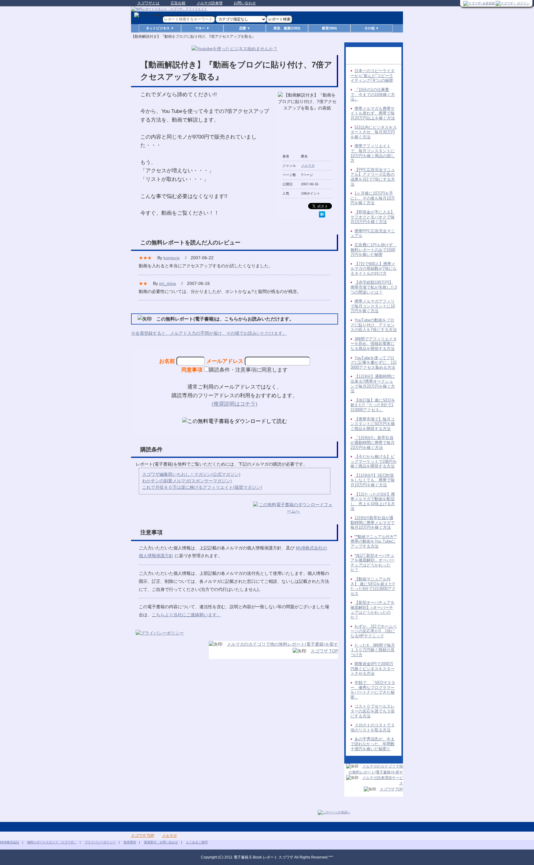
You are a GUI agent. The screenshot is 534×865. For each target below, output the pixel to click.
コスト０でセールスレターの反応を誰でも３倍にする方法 (372, 711)
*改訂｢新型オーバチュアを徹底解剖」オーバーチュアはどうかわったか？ (372, 562)
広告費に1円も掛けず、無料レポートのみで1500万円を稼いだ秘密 (373, 250)
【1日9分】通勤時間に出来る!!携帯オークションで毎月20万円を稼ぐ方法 (372, 383)
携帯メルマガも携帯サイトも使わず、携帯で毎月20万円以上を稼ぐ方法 (372, 113)
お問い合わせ (245, 3)
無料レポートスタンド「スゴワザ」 (52, 842)
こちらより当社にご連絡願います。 (186, 614)
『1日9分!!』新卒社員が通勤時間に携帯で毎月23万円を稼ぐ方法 (372, 442)
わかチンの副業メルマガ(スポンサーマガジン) (187, 480)
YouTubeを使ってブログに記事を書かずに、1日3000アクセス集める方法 (373, 362)
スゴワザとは (148, 3)
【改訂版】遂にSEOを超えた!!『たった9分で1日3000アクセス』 (372, 405)
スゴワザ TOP (324, 650)
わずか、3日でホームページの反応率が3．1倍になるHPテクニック (373, 631)
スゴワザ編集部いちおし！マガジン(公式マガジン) (191, 474)
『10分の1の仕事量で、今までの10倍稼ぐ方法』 (372, 94)
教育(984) (329, 28)
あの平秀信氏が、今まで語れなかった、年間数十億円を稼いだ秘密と (372, 744)
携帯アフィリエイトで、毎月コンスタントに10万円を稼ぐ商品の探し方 (372, 153)
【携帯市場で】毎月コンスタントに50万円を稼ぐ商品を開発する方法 (372, 424)
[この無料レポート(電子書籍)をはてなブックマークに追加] (322, 214)
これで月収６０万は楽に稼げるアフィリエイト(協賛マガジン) (202, 487)
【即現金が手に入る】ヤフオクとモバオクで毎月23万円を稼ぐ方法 (372, 217)
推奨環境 (130, 842)
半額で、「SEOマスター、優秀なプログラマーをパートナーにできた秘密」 (372, 689)
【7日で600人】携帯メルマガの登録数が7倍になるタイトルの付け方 (373, 268)
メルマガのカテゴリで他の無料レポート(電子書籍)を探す (282, 644)
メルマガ (308, 165)
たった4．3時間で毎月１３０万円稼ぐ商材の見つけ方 (372, 650)
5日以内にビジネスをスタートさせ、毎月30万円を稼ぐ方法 (373, 132)
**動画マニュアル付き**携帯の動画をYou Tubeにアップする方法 (373, 541)
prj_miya (167, 283)
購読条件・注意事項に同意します (248, 370)
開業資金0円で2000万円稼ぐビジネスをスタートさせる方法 (372, 668)
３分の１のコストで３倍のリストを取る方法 (372, 727)
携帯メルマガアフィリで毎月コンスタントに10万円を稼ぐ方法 (372, 306)
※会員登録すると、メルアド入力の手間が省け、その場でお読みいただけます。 (209, 333)
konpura (171, 257)
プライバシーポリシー (100, 842)
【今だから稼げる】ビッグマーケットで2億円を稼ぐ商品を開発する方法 (373, 461)
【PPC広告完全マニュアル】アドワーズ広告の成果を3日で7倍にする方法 (372, 177)
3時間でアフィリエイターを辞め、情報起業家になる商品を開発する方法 (373, 344)
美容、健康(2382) (286, 28)
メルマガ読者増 (209, 3)
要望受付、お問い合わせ (161, 842)
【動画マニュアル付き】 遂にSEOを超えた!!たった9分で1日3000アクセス (373, 586)
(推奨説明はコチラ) (234, 404)
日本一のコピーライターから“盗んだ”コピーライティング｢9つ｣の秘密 (372, 75)
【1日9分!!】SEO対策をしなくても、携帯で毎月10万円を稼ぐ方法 (372, 480)
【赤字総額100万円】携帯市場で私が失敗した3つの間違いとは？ (373, 287)
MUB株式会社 (9, 842)
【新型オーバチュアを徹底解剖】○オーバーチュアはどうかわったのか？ (372, 609)
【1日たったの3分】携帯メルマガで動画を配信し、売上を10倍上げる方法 (372, 501)
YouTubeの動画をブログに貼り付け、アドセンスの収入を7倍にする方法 (373, 325)
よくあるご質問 (197, 842)
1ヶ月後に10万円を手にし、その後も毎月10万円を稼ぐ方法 (372, 198)
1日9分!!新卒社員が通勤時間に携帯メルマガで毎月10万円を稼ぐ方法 (372, 522)
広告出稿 (178, 3)
